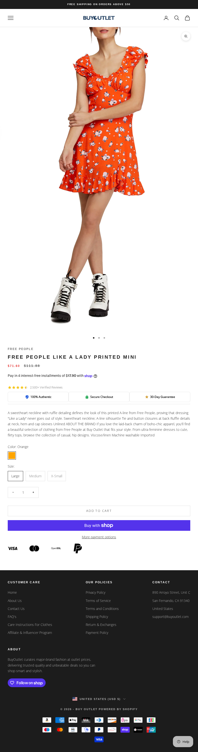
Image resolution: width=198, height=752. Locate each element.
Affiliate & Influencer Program (30, 632)
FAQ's (12, 616)
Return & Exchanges (101, 624)
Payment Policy (97, 632)
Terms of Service (98, 600)
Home (12, 592)
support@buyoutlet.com (170, 616)
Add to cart (99, 511)
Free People (21, 349)
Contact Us (16, 608)
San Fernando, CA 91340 (171, 600)
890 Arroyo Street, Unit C (171, 592)
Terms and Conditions (102, 608)
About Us (15, 600)
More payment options (99, 537)
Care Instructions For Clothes (30, 624)
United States (162, 608)
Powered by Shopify (118, 709)
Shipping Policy (97, 616)
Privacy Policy (95, 592)
